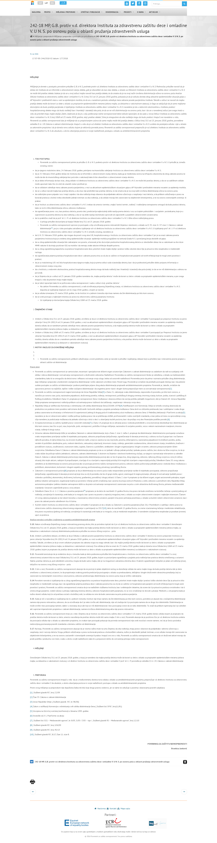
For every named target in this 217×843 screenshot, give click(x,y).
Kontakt (113, 808)
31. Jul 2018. (34, 54)
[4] (121, 405)
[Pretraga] (184, 3)
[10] (104, 508)
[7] (90, 423)
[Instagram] (145, 3)
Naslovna (101, 808)
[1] (31, 692)
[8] (65, 470)
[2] (170, 388)
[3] (103, 392)
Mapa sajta (125, 808)
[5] (184, 412)
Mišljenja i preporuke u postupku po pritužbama (74, 36)
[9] (31, 729)
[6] (168, 419)
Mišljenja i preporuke (43, 36)
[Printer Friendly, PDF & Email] (32, 783)
